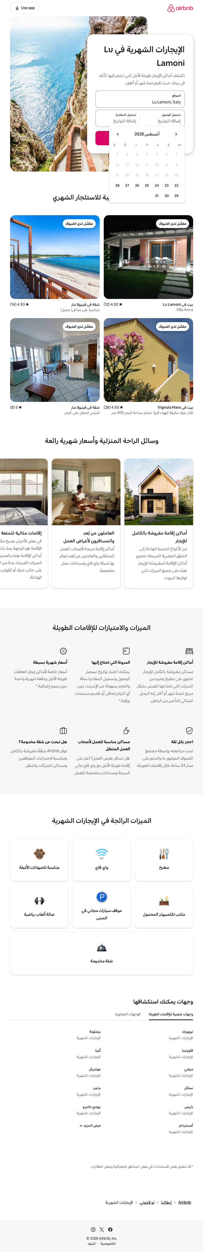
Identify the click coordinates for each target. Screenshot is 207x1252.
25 (147, 185)
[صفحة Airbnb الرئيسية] (180, 8)
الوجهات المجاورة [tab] (128, 1014)
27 (127, 185)
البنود (92, 1243)
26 (137, 185)
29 (176, 195)
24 (157, 185)
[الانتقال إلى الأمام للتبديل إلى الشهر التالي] (117, 134)
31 (157, 195)
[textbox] (162, 121)
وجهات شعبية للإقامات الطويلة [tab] (171, 1014)
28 (117, 185)
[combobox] (140, 102)
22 (176, 185)
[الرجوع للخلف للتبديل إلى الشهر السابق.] (175, 134)
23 (167, 185)
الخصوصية (108, 1243)
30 (167, 195)
